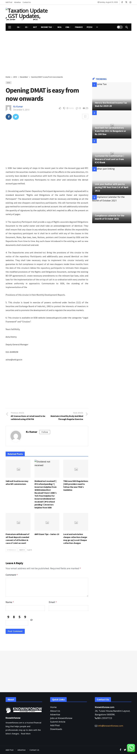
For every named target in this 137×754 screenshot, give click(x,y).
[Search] (127, 27)
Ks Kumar (18, 106)
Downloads (56, 729)
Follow (44, 432)
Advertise (55, 714)
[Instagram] (130, 2)
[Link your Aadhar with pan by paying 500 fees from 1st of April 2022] (111, 181)
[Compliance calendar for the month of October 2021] (111, 209)
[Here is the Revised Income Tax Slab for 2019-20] (111, 96)
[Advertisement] (77, 13)
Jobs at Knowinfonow (61, 718)
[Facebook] (122, 2)
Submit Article (57, 721)
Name (10, 602)
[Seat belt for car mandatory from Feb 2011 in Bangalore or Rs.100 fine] (111, 125)
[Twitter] (125, 750)
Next (21, 550)
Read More (26, 733)
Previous (12, 550)
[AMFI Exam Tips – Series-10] (47, 522)
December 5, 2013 (21, 109)
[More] (97, 27)
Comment (12, 574)
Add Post (55, 725)
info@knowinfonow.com (110, 725)
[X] (126, 2)
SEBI (8, 83)
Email (53, 602)
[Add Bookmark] (85, 116)
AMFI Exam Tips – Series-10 (47, 534)
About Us (55, 710)
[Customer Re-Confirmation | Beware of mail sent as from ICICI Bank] (111, 153)
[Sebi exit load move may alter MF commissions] (18, 469)
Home (53, 707)
